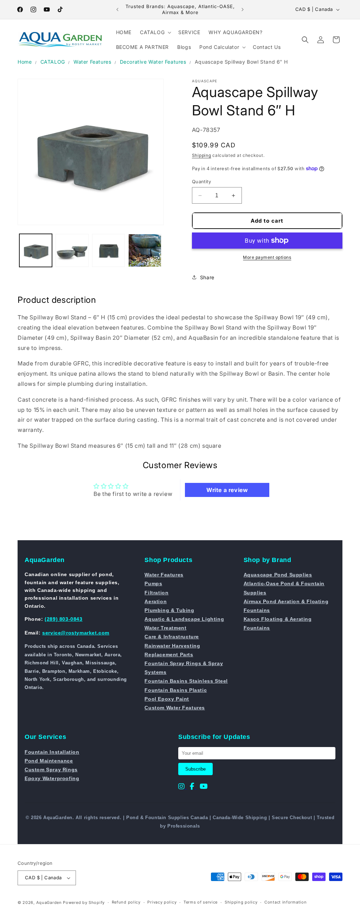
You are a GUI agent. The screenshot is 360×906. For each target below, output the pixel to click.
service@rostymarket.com (75, 633)
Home (25, 62)
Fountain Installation (52, 752)
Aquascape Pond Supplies (278, 575)
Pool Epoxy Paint (166, 699)
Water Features (92, 62)
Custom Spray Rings (51, 769)
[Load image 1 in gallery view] (35, 250)
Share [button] (207, 277)
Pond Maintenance (49, 761)
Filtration (156, 592)
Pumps (153, 583)
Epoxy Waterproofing (52, 778)
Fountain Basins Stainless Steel (186, 681)
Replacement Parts (168, 654)
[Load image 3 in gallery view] (108, 250)
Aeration (155, 601)
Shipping (201, 155)
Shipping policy (241, 902)
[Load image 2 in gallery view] (72, 250)
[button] (155, 32)
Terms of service (201, 902)
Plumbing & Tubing (169, 610)
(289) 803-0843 (63, 619)
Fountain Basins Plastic (175, 690)
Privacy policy (161, 902)
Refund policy (126, 902)
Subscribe (195, 769)
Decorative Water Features (153, 62)
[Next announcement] (242, 9)
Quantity (201, 181)
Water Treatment (165, 628)
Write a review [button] (227, 489)
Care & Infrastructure (171, 636)
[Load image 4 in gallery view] (144, 250)
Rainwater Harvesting (172, 646)
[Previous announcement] (117, 9)
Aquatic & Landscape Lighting (184, 619)
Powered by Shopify (84, 902)
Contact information (285, 902)
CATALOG (52, 62)
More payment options (267, 257)
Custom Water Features (174, 707)
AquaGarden (49, 902)
